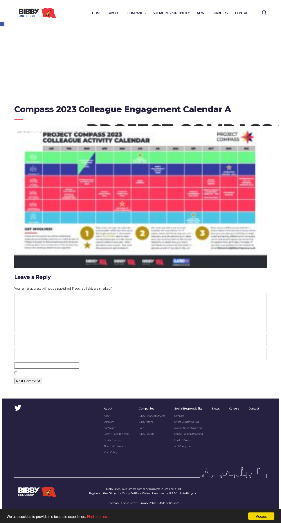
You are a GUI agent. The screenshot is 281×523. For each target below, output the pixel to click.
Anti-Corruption (182, 446)
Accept (261, 516)
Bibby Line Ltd (146, 433)
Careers (221, 13)
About (114, 13)
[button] (2, 24)
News (201, 13)
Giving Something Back (187, 421)
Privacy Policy (147, 503)
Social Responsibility (171, 13)
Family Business (112, 440)
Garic (141, 428)
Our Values (109, 428)
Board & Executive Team (117, 433)
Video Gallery (111, 452)
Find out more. (98, 516)
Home (96, 13)
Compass (179, 415)
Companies (136, 13)
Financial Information (115, 446)
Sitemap (113, 503)
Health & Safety (182, 440)
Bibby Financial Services (152, 415)
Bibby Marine (146, 421)
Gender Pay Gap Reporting (188, 433)
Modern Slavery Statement (188, 428)
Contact (242, 13)
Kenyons (174, 503)
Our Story (109, 421)
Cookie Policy (129, 503)
